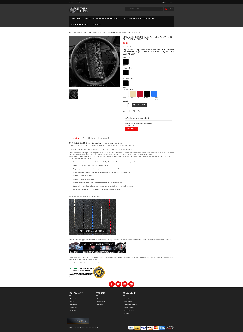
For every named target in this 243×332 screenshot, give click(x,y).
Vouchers (73, 310)
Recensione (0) (103, 138)
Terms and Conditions (130, 304)
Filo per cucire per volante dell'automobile (138, 19)
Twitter (118, 284)
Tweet (134, 111)
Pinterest (139, 111)
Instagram (131, 284)
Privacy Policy (128, 302)
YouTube (125, 284)
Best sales (100, 304)
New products (101, 302)
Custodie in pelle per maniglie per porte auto (101, 19)
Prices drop (100, 299)
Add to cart (139, 105)
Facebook (112, 284)
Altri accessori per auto (80, 24)
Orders (72, 302)
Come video (97, 24)
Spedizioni (127, 299)
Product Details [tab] (89, 138)
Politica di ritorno (129, 310)
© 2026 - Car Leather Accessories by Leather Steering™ (83, 328)
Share (129, 111)
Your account (76, 293)
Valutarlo (131, 129)
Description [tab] (75, 138)
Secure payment (129, 307)
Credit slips (73, 304)
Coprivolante (76, 19)
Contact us (171, 2)
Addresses (73, 307)
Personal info (74, 299)
